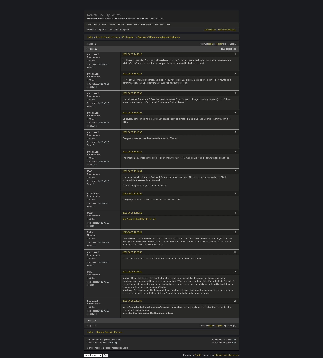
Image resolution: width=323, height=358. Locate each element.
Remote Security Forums (104, 15)
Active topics (210, 30)
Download (159, 24)
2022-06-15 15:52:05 (132, 113)
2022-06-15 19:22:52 (132, 252)
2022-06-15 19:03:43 (132, 232)
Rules (104, 24)
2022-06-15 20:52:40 (132, 301)
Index (90, 37)
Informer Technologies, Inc (226, 355)
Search (112, 24)
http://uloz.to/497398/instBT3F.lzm (139, 219)
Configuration (128, 37)
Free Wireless (147, 24)
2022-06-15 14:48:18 (132, 54)
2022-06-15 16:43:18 (132, 152)
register (219, 44)
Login (129, 24)
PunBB (198, 355)
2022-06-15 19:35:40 (132, 272)
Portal (136, 24)
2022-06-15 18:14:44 (132, 171)
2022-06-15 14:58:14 (132, 74)
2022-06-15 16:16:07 (132, 132)
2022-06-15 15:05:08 (132, 93)
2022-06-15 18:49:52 (132, 213)
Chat (168, 24)
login (210, 44)
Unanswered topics (227, 30)
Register (121, 24)
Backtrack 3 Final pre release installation (159, 37)
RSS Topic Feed (228, 49)
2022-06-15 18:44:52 (132, 193)
